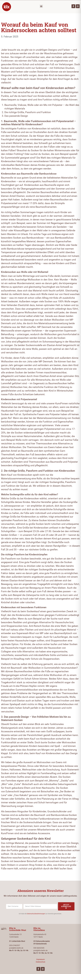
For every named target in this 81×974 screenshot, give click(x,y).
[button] (41, 6)
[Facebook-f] (73, 6)
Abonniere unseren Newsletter (40, 891)
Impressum (40, 959)
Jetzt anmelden (66, 906)
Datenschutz (40, 962)
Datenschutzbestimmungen (36, 913)
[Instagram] (78, 6)
